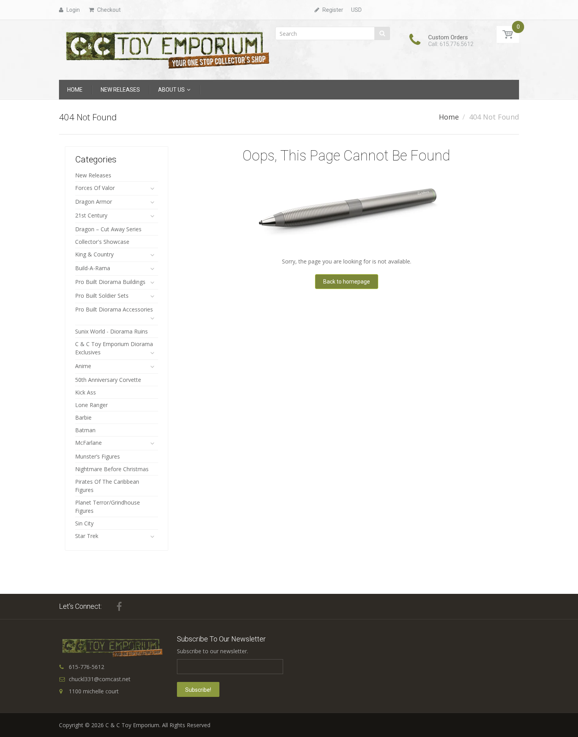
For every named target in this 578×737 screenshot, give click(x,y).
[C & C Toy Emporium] (166, 49)
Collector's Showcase (102, 241)
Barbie (83, 417)
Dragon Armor (93, 201)
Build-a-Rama (92, 268)
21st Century (91, 215)
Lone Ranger (91, 405)
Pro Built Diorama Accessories (114, 309)
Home (449, 117)
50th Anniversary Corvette (108, 379)
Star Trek (86, 536)
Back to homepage (346, 281)
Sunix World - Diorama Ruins (111, 331)
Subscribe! (198, 690)
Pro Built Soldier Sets (102, 295)
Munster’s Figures (97, 456)
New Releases (93, 175)
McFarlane (88, 442)
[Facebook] (119, 606)
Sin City (84, 523)
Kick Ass (85, 392)
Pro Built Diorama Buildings (110, 282)
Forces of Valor (95, 188)
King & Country (94, 254)
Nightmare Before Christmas (112, 469)
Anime (83, 366)
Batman (85, 430)
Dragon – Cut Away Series (108, 229)
